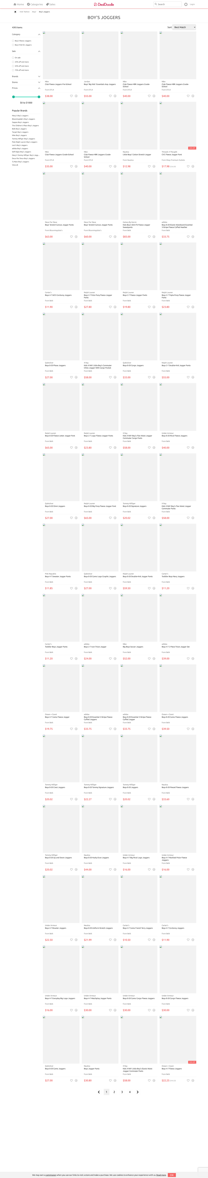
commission (51, 1175)
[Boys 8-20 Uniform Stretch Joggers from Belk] (100, 899)
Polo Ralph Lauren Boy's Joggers (24, 142)
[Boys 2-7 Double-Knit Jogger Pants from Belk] (178, 337)
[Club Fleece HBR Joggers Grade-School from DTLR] (139, 55)
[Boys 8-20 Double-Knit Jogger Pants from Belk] (139, 547)
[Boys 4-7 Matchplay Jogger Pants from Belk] (100, 969)
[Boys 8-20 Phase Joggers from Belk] (61, 337)
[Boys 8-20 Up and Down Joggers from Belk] (61, 829)
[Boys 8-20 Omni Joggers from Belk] (61, 477)
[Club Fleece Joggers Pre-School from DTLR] (61, 55)
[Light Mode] (186, 4)
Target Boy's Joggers (20, 132)
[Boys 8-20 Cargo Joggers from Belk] (139, 337)
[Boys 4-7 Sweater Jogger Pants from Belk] (61, 547)
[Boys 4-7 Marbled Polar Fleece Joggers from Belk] (178, 829)
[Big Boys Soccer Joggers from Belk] (139, 618)
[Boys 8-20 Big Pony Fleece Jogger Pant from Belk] (100, 477)
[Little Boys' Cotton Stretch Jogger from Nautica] (139, 126)
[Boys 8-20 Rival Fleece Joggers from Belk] (178, 407)
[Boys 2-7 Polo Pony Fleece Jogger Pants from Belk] (100, 266)
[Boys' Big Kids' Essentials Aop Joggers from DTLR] (100, 55)
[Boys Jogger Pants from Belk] (100, 1040)
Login (192, 4)
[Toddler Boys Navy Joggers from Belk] (178, 547)
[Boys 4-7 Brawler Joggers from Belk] (61, 899)
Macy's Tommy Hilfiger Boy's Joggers (26, 155)
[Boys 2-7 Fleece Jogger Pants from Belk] (139, 266)
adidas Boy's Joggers (20, 148)
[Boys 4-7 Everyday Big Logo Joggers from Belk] (61, 969)
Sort (170, 27)
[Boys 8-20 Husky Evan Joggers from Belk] (100, 829)
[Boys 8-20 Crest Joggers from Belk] (61, 758)
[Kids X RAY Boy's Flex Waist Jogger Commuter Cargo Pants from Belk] (139, 407)
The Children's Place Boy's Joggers (25, 125)
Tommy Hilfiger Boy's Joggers (23, 139)
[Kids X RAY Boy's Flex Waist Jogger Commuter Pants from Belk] (178, 477)
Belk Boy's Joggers (19, 129)
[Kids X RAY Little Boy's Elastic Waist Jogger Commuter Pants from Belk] (139, 1040)
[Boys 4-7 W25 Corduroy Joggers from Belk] (61, 266)
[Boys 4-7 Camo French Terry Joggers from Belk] (139, 899)
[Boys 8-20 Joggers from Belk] (139, 758)
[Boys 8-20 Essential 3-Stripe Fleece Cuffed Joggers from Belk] (100, 688)
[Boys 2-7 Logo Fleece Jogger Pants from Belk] (100, 407)
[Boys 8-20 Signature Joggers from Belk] (139, 477)
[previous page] (99, 1092)
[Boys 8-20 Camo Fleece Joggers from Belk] (178, 688)
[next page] (138, 1092)
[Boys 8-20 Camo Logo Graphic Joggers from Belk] (100, 547)
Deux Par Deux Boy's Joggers (23, 158)
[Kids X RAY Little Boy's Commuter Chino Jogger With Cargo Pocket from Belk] (100, 337)
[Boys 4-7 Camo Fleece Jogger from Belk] (61, 688)
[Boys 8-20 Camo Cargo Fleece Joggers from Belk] (139, 969)
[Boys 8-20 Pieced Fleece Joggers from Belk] (178, 758)
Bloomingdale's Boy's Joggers (23, 119)
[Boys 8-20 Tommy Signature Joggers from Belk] (100, 758)
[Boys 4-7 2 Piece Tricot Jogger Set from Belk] (178, 618)
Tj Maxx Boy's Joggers (20, 162)
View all (15, 165)
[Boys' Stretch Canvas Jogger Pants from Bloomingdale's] (61, 196)
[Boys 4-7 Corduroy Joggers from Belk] (178, 899)
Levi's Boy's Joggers (19, 145)
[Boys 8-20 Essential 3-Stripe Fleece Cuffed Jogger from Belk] (139, 688)
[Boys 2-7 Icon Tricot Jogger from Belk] (100, 618)
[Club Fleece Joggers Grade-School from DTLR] (61, 126)
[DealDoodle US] (104, 4)
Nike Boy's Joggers (19, 135)
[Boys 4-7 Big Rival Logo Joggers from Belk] (139, 829)
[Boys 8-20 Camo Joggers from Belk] (61, 1040)
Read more (161, 1175)
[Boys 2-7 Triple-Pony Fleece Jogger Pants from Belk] (178, 266)
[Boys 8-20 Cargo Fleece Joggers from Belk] (178, 969)
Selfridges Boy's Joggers (21, 152)
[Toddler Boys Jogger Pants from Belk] (61, 618)
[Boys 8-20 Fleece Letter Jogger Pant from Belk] (61, 407)
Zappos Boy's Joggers (20, 122)
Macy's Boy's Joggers (20, 115)
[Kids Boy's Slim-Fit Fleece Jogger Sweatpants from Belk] (139, 196)
